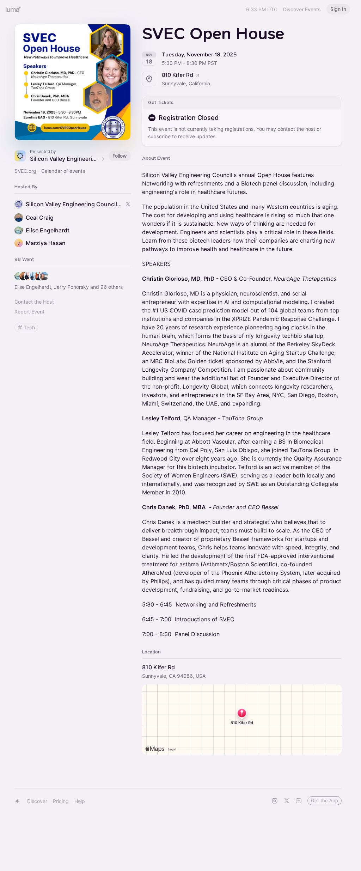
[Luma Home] (13, 9)
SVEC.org (25, 171)
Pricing (61, 801)
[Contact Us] (299, 801)
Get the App (324, 800)
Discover (37, 801)
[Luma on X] (287, 801)
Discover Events (302, 9)
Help (79, 801)
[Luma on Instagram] (275, 801)
